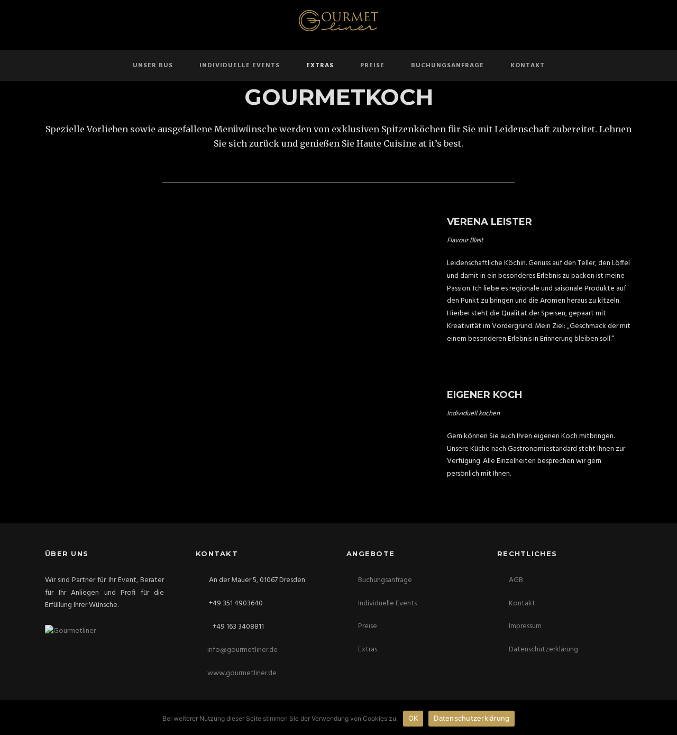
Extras (320, 65)
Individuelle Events (239, 65)
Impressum (525, 626)
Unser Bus (153, 65)
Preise (372, 65)
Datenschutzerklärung (543, 649)
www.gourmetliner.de (242, 673)
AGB (516, 580)
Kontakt (527, 65)
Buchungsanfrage (447, 65)
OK (413, 718)
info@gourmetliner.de (242, 650)
